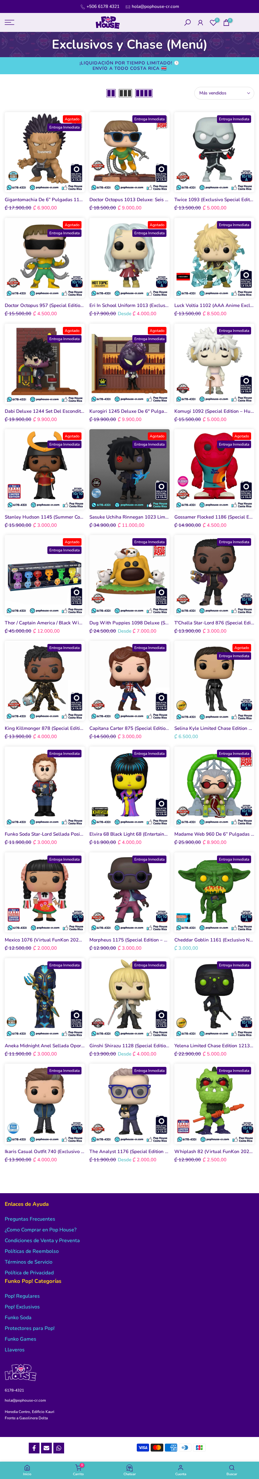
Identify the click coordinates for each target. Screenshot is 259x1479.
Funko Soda (18, 1317)
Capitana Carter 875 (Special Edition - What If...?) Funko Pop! (155, 728)
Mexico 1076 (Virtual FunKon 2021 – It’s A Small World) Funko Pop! (79, 940)
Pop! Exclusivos (22, 1306)
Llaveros (15, 1349)
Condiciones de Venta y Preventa (42, 1240)
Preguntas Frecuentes (30, 1219)
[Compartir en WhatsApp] (58, 1448)
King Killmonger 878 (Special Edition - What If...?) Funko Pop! (72, 728)
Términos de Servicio (28, 1262)
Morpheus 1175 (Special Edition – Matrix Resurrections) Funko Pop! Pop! (168, 940)
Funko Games (20, 1339)
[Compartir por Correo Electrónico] (46, 1448)
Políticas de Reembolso (32, 1251)
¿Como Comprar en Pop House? (40, 1229)
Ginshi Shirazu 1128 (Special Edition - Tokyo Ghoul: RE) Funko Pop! (162, 1046)
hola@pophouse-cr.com (155, 6)
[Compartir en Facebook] (34, 1448)
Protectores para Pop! (30, 1328)
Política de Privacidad (29, 1272)
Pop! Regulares (22, 1296)
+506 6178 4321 (103, 6)
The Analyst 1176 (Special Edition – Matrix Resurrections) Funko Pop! (165, 1151)
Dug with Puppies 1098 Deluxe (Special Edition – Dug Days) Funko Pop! (168, 623)
